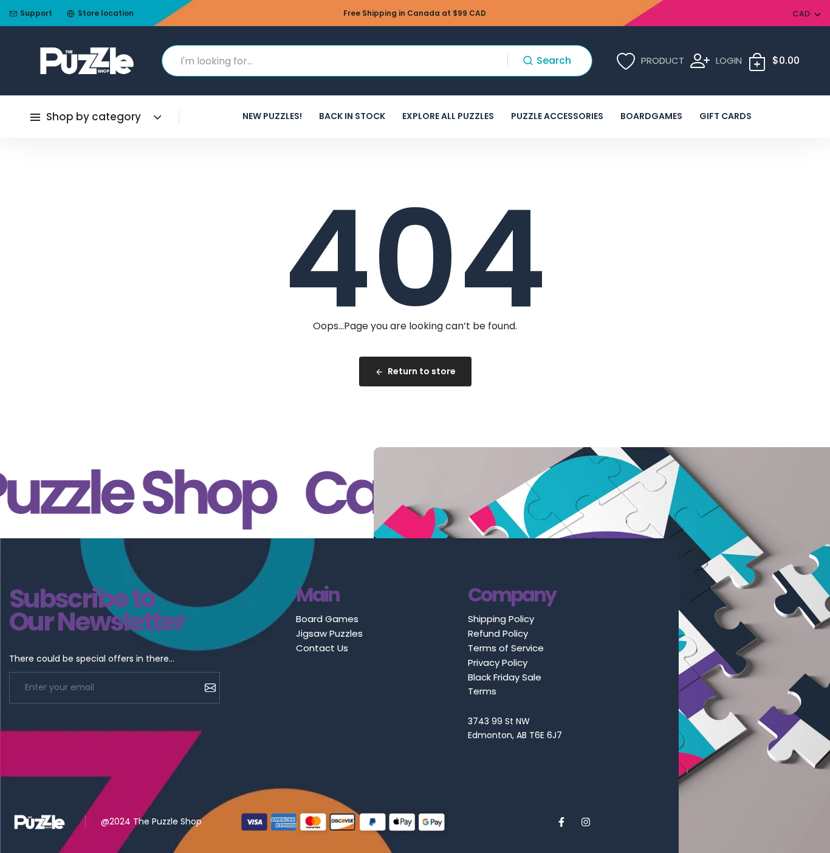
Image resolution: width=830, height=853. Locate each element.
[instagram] (586, 822)
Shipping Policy (501, 618)
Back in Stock (352, 116)
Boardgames (651, 116)
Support (36, 13)
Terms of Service (506, 648)
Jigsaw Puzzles (329, 633)
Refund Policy (498, 633)
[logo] (86, 60)
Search (554, 60)
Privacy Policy (497, 662)
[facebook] (561, 822)
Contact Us (322, 648)
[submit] (206, 688)
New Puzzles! (272, 116)
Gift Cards (725, 116)
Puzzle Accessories (557, 116)
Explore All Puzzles (448, 116)
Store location (106, 13)
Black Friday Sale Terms (504, 684)
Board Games (327, 618)
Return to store (422, 371)
